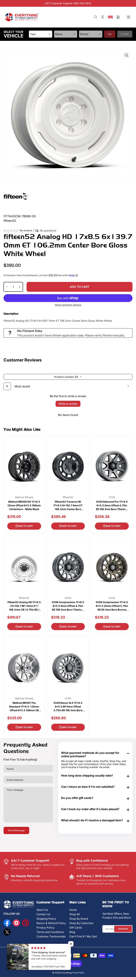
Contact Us (43, 914)
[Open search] (7, 386)
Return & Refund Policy (51, 923)
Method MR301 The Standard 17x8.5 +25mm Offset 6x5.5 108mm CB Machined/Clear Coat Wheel (24, 706)
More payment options (68, 304)
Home (73, 909)
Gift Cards (75, 927)
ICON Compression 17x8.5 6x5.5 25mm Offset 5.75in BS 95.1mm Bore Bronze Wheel (112, 606)
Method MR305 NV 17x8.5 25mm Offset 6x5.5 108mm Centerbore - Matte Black (24, 505)
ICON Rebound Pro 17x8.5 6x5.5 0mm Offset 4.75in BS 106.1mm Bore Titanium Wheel (112, 505)
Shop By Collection (81, 923)
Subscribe (123, 928)
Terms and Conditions (50, 932)
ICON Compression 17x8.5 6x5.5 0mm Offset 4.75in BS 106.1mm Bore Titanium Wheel (68, 606)
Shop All (74, 914)
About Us (42, 909)
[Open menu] (128, 17)
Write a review (68, 404)
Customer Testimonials (51, 936)
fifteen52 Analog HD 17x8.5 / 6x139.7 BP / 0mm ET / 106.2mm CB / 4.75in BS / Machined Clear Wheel (24, 606)
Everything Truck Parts (72, 972)
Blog (72, 932)
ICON (112, 497)
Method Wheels (24, 497)
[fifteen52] (16, 196)
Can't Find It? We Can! (83, 936)
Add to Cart (25, 526)
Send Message (16, 830)
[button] (110, 17)
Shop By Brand (78, 918)
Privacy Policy (45, 927)
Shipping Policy (46, 918)
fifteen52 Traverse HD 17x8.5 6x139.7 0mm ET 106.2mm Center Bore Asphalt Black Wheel (68, 505)
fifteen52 (68, 497)
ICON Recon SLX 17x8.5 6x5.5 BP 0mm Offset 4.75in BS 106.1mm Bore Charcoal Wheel (67, 706)
